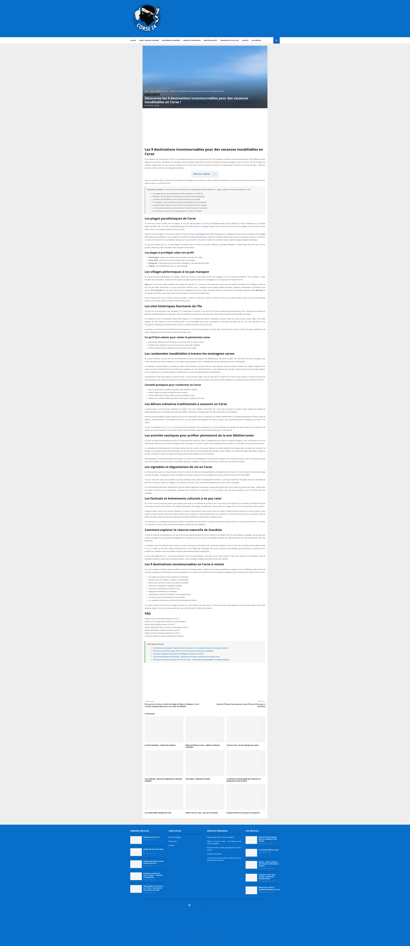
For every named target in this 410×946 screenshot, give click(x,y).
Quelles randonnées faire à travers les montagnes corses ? (167, 627)
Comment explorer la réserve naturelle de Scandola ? (164, 636)
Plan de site (195, 940)
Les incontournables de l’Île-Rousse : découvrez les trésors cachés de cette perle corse (186, 657)
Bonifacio (214, 319)
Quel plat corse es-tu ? (151, 837)
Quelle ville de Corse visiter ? (153, 850)
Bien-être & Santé (210, 40)
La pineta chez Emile (214, 854)
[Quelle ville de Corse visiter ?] (136, 852)
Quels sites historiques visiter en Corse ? (160, 624)
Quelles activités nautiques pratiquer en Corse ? (163, 633)
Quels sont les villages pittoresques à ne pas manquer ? (165, 622)
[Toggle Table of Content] (213, 174)
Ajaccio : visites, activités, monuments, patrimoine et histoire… (269, 864)
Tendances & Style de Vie (229, 40)
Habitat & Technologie (192, 40)
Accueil (133, 40)
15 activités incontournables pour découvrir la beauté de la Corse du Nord (244, 780)
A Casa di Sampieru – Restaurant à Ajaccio (160, 745)
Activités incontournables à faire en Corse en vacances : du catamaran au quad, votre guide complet (190, 648)
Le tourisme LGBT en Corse (269, 850)
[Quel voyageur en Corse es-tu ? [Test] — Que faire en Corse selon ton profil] (136, 889)
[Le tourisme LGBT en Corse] (251, 853)
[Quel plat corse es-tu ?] (136, 840)
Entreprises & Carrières (171, 40)
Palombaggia (199, 234)
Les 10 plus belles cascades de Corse (158, 813)
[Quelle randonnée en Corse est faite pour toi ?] (136, 864)
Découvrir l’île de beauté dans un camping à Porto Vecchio (268, 839)
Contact (245, 40)
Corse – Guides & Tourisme (149, 40)
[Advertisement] (241, 19)
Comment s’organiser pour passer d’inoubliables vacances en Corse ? (178, 654)
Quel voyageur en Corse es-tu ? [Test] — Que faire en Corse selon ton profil (153, 888)
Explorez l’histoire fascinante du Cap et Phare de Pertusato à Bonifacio (240, 705)
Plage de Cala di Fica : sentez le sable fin (220, 837)
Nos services (256, 40)
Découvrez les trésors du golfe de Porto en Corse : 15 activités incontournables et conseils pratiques (191, 660)
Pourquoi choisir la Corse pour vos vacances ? (243, 813)
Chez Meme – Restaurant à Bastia (198, 779)
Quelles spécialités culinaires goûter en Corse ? (162, 630)
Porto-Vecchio (188, 234)
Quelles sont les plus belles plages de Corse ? (162, 619)
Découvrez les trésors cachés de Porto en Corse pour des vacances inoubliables (183, 651)
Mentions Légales (175, 837)
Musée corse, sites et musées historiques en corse (269, 888)
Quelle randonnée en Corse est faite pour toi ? (153, 862)
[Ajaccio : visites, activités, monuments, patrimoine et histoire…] (251, 865)
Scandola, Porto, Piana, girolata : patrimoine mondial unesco (267, 877)
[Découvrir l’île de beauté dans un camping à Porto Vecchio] (251, 840)
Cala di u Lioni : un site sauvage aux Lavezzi (242, 745)
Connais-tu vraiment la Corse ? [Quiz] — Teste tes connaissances (153, 875)
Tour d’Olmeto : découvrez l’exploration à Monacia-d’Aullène (163, 780)
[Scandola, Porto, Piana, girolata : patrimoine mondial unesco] (251, 877)
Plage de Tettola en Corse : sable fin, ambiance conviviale (203, 746)
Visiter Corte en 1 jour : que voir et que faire (202, 813)
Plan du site (173, 841)
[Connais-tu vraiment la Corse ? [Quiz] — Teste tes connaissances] (136, 876)
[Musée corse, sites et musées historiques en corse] (251, 890)
